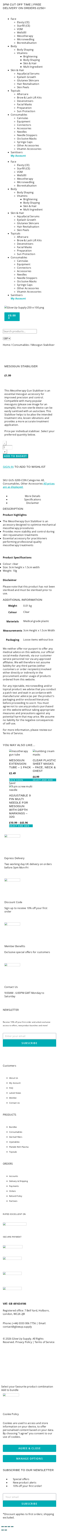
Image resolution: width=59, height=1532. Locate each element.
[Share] (9, 1526)
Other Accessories (28, 145)
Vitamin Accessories (29, 149)
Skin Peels (23, 87)
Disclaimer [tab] (32, 503)
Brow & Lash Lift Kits (29, 97)
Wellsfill (21, 32)
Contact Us (14, 1102)
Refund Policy (15, 1196)
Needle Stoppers (27, 135)
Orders (12, 1191)
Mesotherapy (25, 36)
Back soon (16, 780)
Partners (13, 1201)
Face (13, 19)
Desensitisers (25, 101)
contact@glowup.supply (17, 1326)
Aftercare (22, 94)
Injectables (14, 1141)
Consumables (19, 114)
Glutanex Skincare (28, 80)
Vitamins (22, 53)
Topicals (15, 90)
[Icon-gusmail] (24, 1054)
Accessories (24, 128)
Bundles (13, 1127)
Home (6, 345)
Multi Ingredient (33, 66)
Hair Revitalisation (28, 84)
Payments (14, 1186)
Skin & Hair (30, 63)
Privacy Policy (23, 1342)
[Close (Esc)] (12, 1526)
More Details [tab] (32, 496)
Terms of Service (13, 733)
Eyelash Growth (26, 77)
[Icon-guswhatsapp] (7, 1054)
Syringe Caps (25, 142)
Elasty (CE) (23, 22)
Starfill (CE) (23, 25)
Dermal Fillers (15, 1137)
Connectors (24, 125)
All (42, 480)
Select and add (43, 780)
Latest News (15, 1092)
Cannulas (22, 118)
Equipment (23, 121)
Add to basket (15, 456)
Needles (22, 131)
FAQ (11, 1088)
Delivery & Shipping (18, 1181)
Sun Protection (26, 111)
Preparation (24, 108)
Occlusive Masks (27, 138)
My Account (18, 155)
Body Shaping (25, 49)
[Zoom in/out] (2, 1526)
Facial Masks (24, 104)
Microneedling (25, 39)
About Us (13, 1078)
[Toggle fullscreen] (5, 1526)
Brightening (30, 56)
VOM (20, 29)
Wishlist (13, 1097)
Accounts (13, 1176)
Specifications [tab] (32, 499)
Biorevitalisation (27, 42)
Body (14, 46)
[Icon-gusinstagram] (15, 1054)
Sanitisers (17, 152)
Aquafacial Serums (28, 73)
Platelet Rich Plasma (18, 1146)
